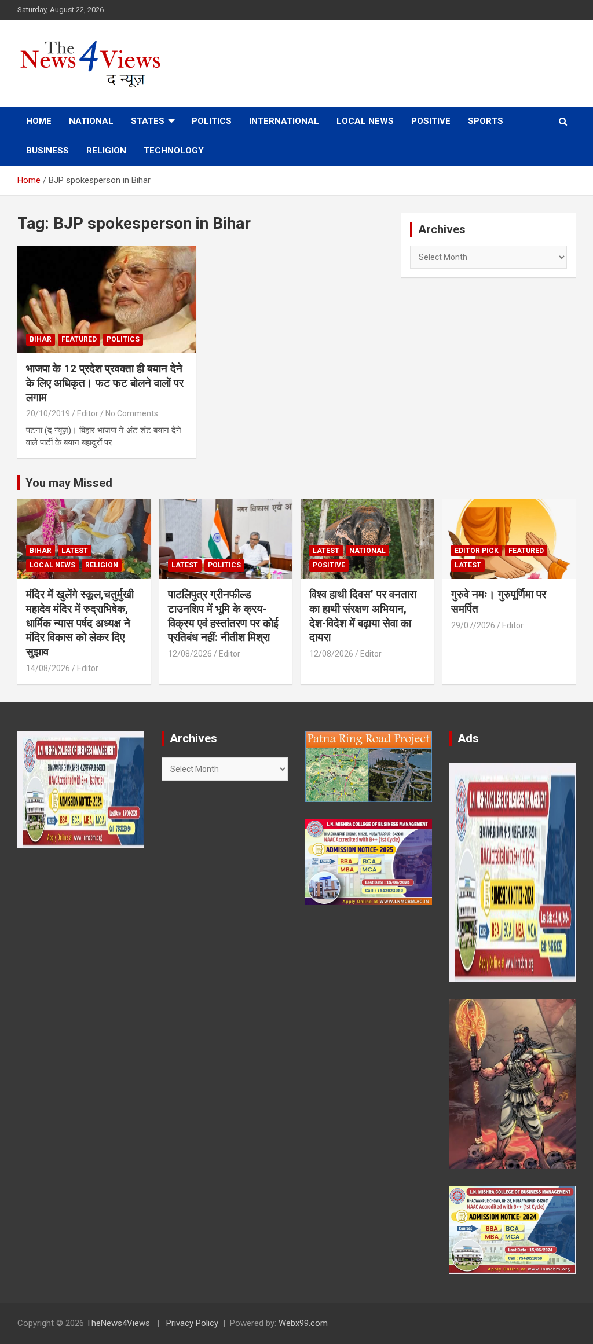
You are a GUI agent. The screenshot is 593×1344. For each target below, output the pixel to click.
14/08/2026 (48, 668)
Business (47, 150)
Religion (106, 150)
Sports (485, 121)
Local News (365, 121)
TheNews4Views (118, 1323)
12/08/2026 (190, 653)
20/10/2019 (48, 413)
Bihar (41, 339)
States (147, 121)
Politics (212, 121)
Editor (87, 413)
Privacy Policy (192, 1323)
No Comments (131, 413)
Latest (74, 551)
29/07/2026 (473, 625)
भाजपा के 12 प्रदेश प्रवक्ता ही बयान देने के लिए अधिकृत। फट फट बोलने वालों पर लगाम (105, 383)
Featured (79, 339)
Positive (431, 121)
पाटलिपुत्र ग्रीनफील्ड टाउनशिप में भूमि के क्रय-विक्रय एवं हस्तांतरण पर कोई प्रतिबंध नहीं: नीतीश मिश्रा (223, 616)
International (284, 121)
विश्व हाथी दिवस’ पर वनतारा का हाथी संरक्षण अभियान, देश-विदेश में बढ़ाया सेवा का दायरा (362, 616)
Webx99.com (303, 1323)
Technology (174, 150)
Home (39, 121)
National (91, 121)
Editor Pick (477, 551)
